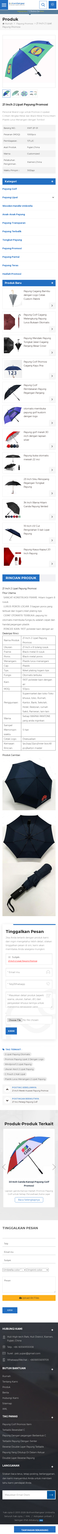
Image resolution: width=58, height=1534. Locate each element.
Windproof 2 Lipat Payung (18, 1064)
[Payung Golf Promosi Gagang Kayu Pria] (13, 369)
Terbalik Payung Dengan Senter (19, 1441)
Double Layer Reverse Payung (18, 1458)
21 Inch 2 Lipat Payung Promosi (22, 961)
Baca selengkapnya (29, 1199)
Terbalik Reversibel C (13, 1429)
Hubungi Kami (10, 1398)
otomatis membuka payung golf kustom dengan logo (35, 412)
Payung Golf (9, 188)
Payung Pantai (10, 256)
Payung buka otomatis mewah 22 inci (36, 457)
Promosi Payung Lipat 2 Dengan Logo (24, 1059)
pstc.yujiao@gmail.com (27, 1353)
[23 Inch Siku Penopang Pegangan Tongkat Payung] (13, 486)
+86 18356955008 (24, 1347)
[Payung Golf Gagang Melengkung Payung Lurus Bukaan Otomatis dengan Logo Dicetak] (13, 322)
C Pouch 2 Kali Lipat (15, 1074)
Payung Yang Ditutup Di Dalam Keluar (23, 1452)
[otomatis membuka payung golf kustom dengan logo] (13, 416)
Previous (3, 1167)
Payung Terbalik (11, 231)
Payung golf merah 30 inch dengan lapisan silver (36, 436)
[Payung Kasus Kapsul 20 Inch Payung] (13, 557)
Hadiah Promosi (11, 273)
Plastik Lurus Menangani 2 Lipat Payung (25, 1079)
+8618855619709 (39, 1359)
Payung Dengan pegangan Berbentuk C (24, 1435)
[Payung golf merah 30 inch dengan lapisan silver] (13, 439)
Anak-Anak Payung (13, 214)
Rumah (9, 23)
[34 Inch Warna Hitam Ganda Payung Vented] (13, 510)
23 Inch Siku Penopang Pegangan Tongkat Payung (36, 483)
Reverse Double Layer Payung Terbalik (23, 1446)
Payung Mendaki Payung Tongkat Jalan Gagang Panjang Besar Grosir (37, 342)
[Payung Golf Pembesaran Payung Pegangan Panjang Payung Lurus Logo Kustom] (13, 392)
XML (4, 1408)
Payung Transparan (13, 222)
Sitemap (7, 1403)
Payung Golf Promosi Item (17, 1424)
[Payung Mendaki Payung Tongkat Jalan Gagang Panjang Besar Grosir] (13, 345)
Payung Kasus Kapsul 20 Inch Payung (37, 551)
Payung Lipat (10, 197)
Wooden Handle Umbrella (17, 205)
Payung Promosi (24, 23)
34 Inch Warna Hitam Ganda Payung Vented (36, 504)
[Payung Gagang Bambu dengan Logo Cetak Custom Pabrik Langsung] (13, 298)
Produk (6, 1387)
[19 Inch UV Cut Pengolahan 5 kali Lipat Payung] (13, 533)
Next (54, 1167)
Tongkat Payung (12, 239)
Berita (5, 1392)
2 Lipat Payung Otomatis (17, 1054)
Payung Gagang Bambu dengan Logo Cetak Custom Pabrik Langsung (37, 295)
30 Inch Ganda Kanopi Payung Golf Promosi (29, 1183)
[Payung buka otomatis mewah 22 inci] (13, 463)
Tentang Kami (10, 1381)
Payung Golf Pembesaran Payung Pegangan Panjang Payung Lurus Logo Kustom (35, 389)
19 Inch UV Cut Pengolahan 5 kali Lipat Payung (36, 530)
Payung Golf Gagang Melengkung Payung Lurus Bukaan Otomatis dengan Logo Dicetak (36, 318)
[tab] (20, 577)
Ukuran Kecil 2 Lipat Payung (19, 1069)
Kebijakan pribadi (43, 1516)
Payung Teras (10, 265)
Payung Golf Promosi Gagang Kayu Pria (35, 363)
